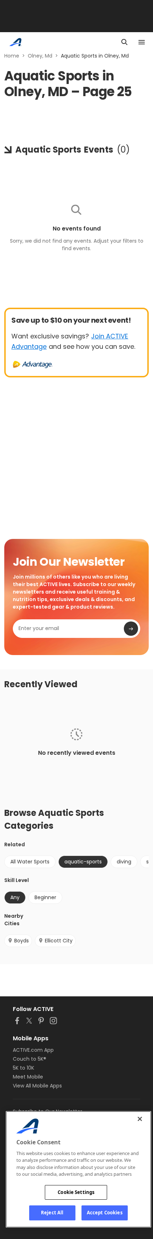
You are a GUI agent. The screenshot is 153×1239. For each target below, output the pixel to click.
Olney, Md (40, 55)
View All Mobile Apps (37, 1085)
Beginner (45, 897)
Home (11, 55)
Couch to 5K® (29, 1058)
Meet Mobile (28, 1076)
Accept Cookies (104, 1212)
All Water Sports (29, 861)
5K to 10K (23, 1067)
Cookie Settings (76, 1192)
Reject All (52, 1212)
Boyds (21, 940)
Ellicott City (59, 940)
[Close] (140, 1119)
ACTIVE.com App (33, 1050)
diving (124, 861)
